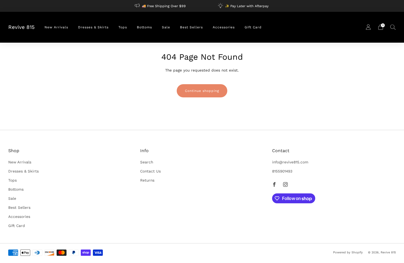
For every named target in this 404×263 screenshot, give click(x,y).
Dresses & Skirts (93, 27)
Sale (166, 27)
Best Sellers (191, 27)
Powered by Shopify (348, 252)
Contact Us (150, 171)
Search (146, 162)
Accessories (224, 27)
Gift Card (253, 27)
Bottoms (144, 27)
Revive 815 (21, 27)
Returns (147, 180)
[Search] (393, 27)
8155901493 (282, 171)
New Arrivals (56, 27)
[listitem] (160, 6)
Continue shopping (202, 91)
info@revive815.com (290, 162)
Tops (122, 27)
